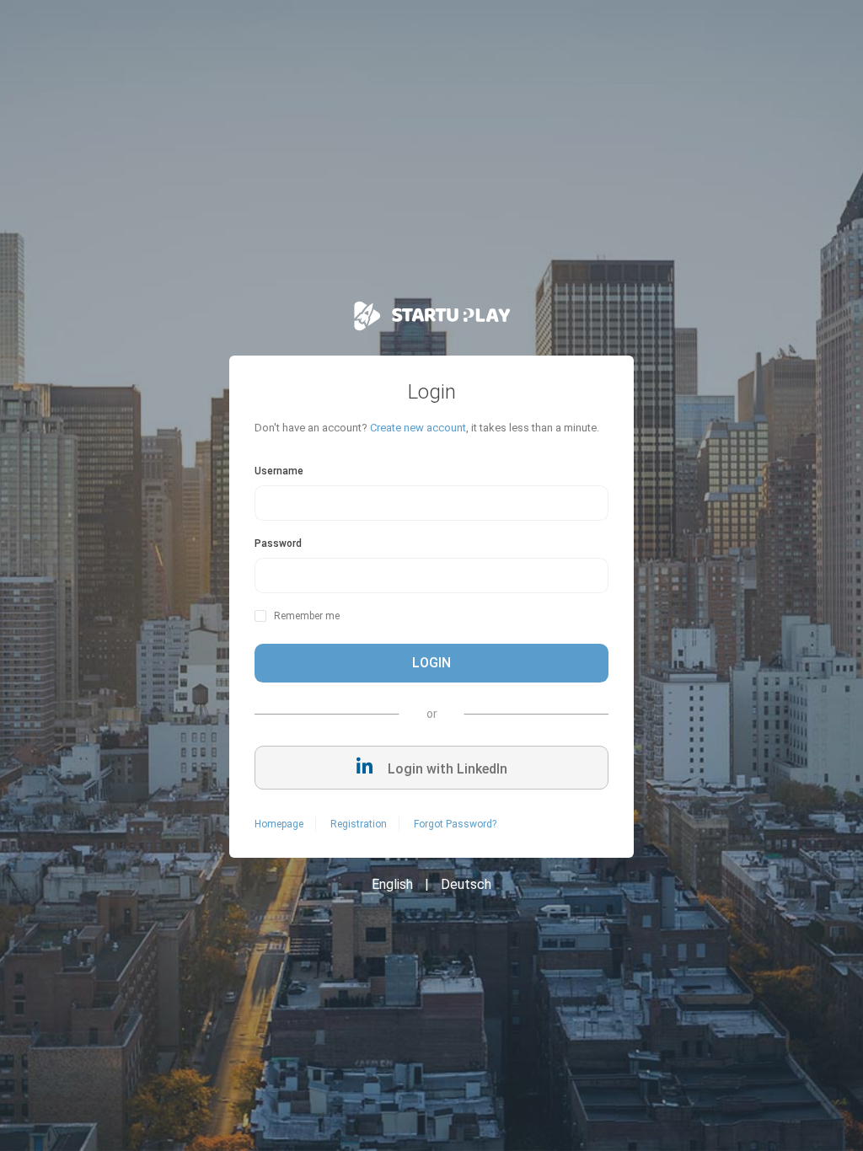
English (392, 884)
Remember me (307, 616)
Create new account (418, 427)
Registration (358, 824)
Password (278, 543)
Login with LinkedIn (445, 769)
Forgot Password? (455, 824)
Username (279, 471)
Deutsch (466, 884)
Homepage (279, 824)
